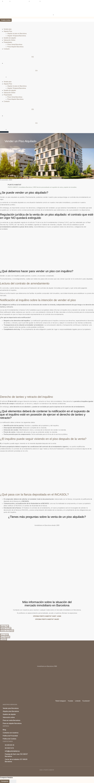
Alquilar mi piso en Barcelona (17, 33)
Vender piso (7, 29)
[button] (47, 79)
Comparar (4, 781)
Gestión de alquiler (10, 38)
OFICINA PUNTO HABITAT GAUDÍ (47, 619)
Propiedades (8, 42)
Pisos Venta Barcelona (14, 44)
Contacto (7, 49)
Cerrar (13, 781)
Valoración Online (9, 40)
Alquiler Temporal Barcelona (16, 36)
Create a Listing (5, 20)
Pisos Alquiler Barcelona (15, 46)
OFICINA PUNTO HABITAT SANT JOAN (47, 616)
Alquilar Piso (8, 31)
